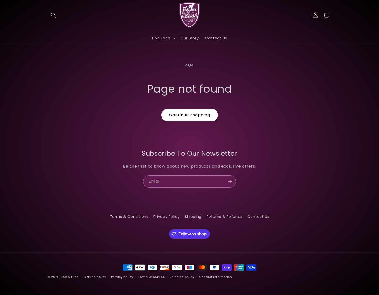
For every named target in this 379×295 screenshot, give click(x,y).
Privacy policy (122, 277)
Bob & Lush (70, 277)
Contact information (215, 277)
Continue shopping (189, 114)
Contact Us (258, 216)
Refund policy (95, 277)
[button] (53, 15)
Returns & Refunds (224, 216)
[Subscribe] (230, 181)
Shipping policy (182, 277)
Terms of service (151, 277)
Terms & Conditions (129, 216)
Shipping (193, 216)
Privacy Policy (166, 216)
